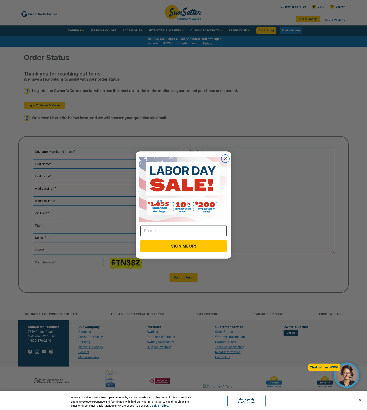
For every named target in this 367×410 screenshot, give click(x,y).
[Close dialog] (225, 159)
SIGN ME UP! (183, 246)
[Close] (360, 400)
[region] (183, 400)
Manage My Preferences (246, 401)
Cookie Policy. (159, 405)
